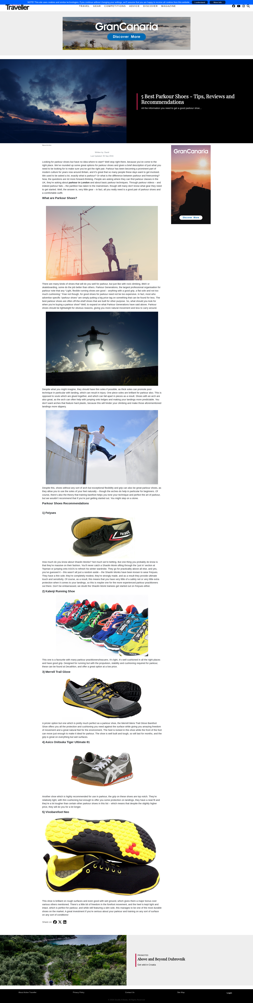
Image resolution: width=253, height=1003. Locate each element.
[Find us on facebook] (233, 6)
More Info (218, 2)
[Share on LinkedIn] (64, 922)
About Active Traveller (27, 992)
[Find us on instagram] (243, 6)
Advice (134, 6)
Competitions (115, 6)
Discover (150, 6)
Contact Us (129, 992)
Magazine (168, 6)
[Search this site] (248, 6)
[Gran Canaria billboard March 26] (127, 33)
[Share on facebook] (55, 922)
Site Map (181, 992)
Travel (84, 6)
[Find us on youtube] (238, 6)
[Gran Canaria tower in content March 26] (191, 184)
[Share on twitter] (60, 922)
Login (229, 993)
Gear (97, 6)
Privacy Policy (78, 992)
